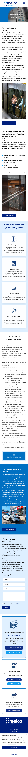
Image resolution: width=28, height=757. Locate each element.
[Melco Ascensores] (10, 1)
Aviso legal (14, 603)
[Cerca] (26, 734)
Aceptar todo (14, 747)
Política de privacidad (21, 603)
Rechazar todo (14, 754)
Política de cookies (12, 744)
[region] (14, 745)
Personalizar (14, 751)
